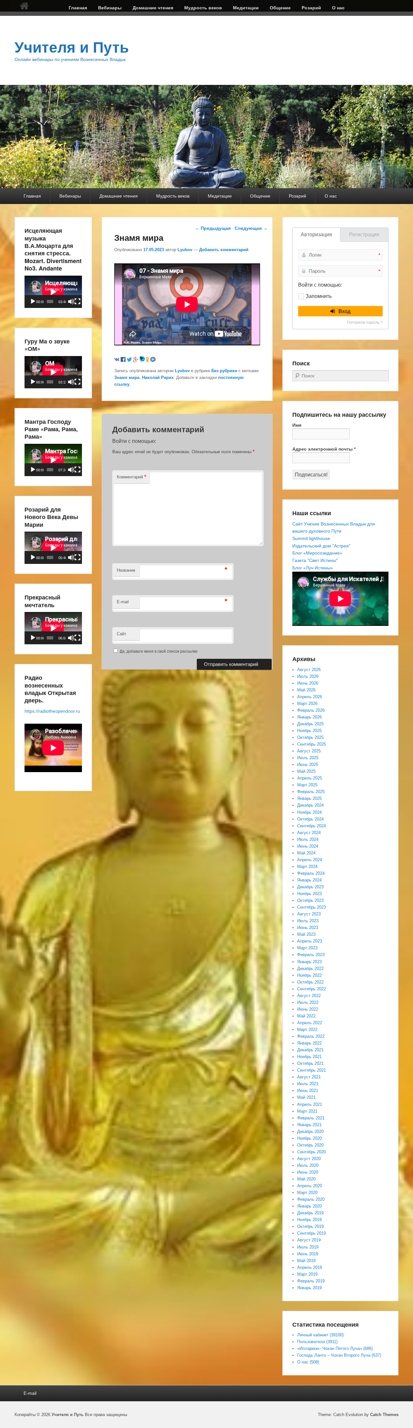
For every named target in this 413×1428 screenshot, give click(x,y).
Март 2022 (307, 1029)
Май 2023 (306, 934)
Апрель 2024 (309, 859)
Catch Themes (384, 1414)
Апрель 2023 (309, 941)
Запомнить (319, 296)
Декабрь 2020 (310, 1131)
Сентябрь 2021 (311, 1070)
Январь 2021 (309, 1124)
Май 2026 (306, 690)
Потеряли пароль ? (365, 322)
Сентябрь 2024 (311, 825)
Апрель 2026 (309, 696)
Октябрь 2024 (310, 819)
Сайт (121, 633)
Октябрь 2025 (310, 737)
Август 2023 (309, 914)
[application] (53, 292)
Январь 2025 (309, 798)
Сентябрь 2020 (311, 1151)
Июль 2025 (307, 757)
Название (126, 570)
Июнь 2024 (307, 846)
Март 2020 (307, 1192)
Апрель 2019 (309, 1267)
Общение (280, 7)
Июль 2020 (307, 1165)
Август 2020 (309, 1158)
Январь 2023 (309, 961)
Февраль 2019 (311, 1281)
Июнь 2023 (307, 927)
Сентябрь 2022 (311, 988)
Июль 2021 (307, 1083)
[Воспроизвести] (33, 301)
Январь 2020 (309, 1206)
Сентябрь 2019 (311, 1233)
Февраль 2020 (311, 1199)
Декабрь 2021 (310, 1049)
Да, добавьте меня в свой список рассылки (158, 651)
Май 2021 (306, 1097)
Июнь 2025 (307, 764)
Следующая (251, 228)
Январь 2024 (309, 880)
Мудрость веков (203, 7)
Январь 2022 (309, 1043)
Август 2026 (309, 669)
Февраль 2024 (311, 873)
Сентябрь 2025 (311, 744)
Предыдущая (213, 228)
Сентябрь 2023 (311, 907)
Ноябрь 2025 (309, 730)
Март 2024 (307, 866)
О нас (338, 7)
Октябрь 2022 (310, 982)
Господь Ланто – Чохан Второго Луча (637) (339, 1355)
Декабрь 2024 (310, 805)
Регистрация (364, 234)
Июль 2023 (307, 920)
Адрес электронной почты (324, 449)
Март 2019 (307, 1274)
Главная (78, 7)
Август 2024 (309, 832)
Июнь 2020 (307, 1172)
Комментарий (131, 476)
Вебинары (110, 7)
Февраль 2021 (311, 1118)
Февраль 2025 (311, 791)
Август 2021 (309, 1077)
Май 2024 (306, 853)
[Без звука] (71, 301)
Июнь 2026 (307, 683)
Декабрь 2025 (310, 723)
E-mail (123, 601)
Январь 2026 (309, 717)
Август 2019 (309, 1240)
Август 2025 (309, 751)
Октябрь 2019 (310, 1226)
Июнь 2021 (307, 1090)
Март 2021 (307, 1111)
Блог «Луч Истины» (312, 567)
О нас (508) (308, 1362)
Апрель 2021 (309, 1104)
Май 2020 (306, 1179)
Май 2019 (306, 1260)
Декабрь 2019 (310, 1212)
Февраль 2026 (311, 710)
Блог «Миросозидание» (317, 553)
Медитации (246, 7)
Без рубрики (224, 370)
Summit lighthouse (311, 538)
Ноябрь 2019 (309, 1219)
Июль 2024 (307, 839)
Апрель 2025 (309, 778)
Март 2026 (307, 703)
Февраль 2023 (311, 954)
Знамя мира (126, 377)
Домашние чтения (153, 7)
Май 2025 (306, 771)
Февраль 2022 (311, 1036)
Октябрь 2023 (310, 900)
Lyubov (184, 249)
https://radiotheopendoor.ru (52, 711)
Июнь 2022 (307, 1009)
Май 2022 (306, 1016)
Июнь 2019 (307, 1253)
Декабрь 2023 (310, 886)
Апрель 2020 (309, 1185)
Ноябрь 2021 (309, 1056)
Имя (296, 425)
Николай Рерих (158, 377)
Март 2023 (307, 947)
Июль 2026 (307, 676)
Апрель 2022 (309, 1022)
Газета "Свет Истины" (315, 560)
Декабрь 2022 (310, 968)
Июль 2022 (307, 1002)
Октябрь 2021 (310, 1063)
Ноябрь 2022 (309, 975)
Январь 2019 (309, 1287)
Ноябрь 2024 (309, 812)
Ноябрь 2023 (309, 893)
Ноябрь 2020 (309, 1138)
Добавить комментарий (223, 249)
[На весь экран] (77, 301)
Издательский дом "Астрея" (321, 545)
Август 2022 (309, 995)
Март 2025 (307, 784)
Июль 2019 (307, 1247)
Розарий (311, 7)
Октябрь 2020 (310, 1145)
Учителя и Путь (72, 47)
